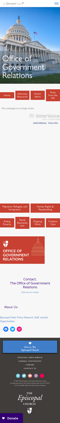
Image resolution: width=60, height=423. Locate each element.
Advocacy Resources (22, 95)
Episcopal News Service (30, 358)
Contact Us (30, 368)
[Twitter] (24, 376)
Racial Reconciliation (22, 222)
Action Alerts (37, 95)
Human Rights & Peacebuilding (45, 208)
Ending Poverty (7, 223)
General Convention (30, 361)
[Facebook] (18, 376)
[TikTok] (42, 376)
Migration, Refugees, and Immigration (15, 208)
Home (7, 95)
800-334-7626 (30, 385)
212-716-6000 (19, 385)
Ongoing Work (37, 223)
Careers (30, 365)
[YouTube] (30, 376)
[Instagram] (36, 376)
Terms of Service (41, 385)
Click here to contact (30, 292)
